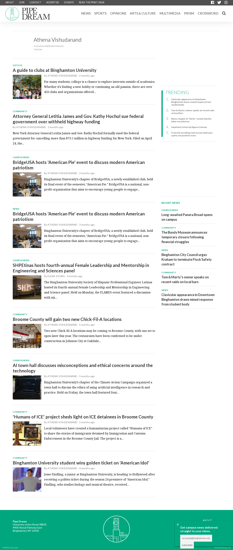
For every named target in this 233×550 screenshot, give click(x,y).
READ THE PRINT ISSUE (91, 2)
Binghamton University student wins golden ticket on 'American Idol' (81, 462)
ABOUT (9, 2)
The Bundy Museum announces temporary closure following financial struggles (184, 237)
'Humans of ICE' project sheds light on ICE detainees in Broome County (83, 416)
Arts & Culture (143, 13)
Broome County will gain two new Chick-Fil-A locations (67, 319)
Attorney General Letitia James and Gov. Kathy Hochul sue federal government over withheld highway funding (78, 119)
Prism (189, 13)
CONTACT (35, 2)
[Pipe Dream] (116, 526)
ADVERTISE (52, 2)
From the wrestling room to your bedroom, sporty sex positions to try (192, 134)
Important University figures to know (189, 127)
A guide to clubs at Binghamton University (54, 70)
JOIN (21, 2)
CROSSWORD (208, 13)
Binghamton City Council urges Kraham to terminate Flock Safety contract (186, 259)
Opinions (118, 13)
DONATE (69, 2)
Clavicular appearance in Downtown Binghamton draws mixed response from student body (191, 102)
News (86, 13)
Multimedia (169, 13)
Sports (100, 13)
